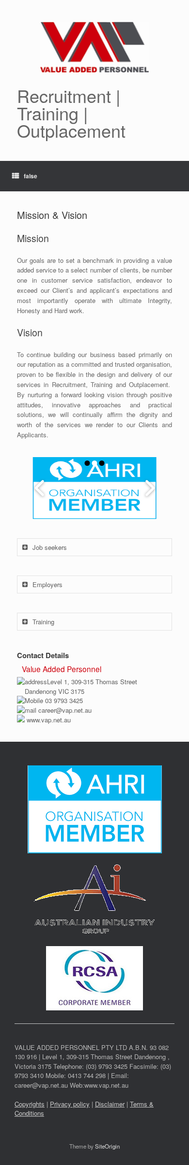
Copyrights (30, 1103)
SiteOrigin (107, 1146)
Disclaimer (110, 1103)
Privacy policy (70, 1103)
